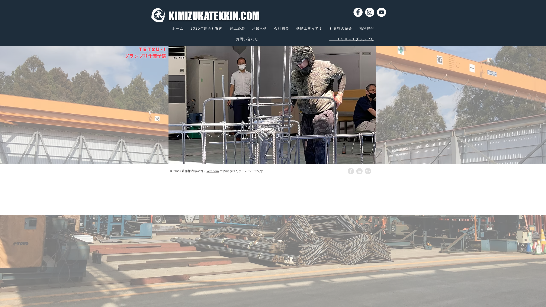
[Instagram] (369, 12)
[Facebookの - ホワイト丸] (358, 12)
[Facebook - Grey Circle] (351, 171)
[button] (272, 105)
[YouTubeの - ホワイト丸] (381, 12)
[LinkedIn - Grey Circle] (359, 171)
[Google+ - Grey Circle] (368, 171)
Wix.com (213, 171)
